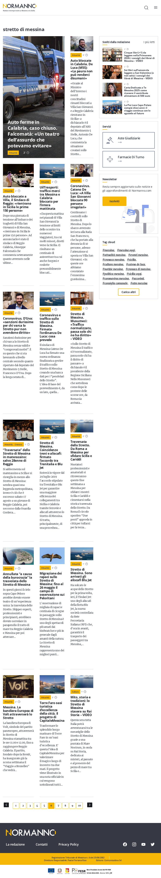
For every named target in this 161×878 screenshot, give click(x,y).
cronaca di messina (139, 269)
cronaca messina (114, 259)
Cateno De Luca (136, 264)
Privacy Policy (69, 844)
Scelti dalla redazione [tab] (116, 42)
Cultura (75, 691)
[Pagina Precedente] (6, 805)
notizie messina (113, 269)
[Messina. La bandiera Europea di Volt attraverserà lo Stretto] (18, 686)
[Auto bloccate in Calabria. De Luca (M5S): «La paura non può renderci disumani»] (81, 43)
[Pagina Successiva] (89, 805)
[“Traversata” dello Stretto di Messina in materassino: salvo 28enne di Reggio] (18, 430)
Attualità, (9, 444)
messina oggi (127, 250)
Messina (109, 250)
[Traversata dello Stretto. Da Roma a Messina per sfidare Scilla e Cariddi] (81, 426)
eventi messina (139, 255)
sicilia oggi (135, 274)
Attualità (13, 152)
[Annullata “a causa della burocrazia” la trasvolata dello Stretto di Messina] (18, 556)
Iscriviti (114, 201)
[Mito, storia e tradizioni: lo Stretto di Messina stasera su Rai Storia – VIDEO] (81, 681)
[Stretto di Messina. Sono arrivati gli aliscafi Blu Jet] (81, 553)
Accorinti (139, 278)
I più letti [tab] (149, 42)
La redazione (15, 844)
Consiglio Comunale (116, 283)
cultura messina (113, 264)
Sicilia (132, 259)
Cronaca (18, 444)
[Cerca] (146, 7)
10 (79, 805)
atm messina (140, 283)
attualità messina (114, 255)
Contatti (42, 844)
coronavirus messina (116, 278)
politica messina (114, 274)
